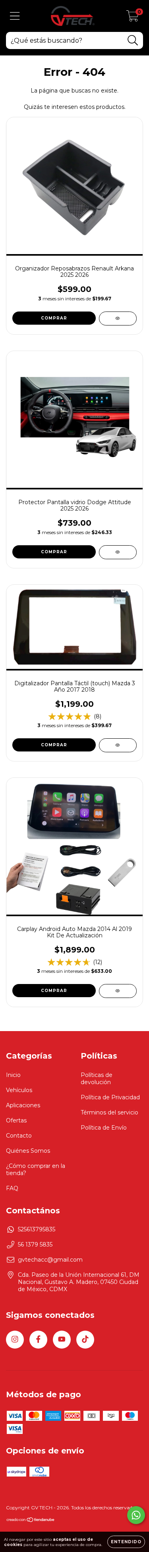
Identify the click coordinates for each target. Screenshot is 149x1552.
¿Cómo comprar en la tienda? (35, 1169)
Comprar (54, 551)
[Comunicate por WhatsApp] (136, 1515)
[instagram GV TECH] (15, 1340)
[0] (132, 18)
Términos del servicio (109, 1112)
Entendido (126, 1541)
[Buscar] (133, 40)
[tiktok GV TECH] (85, 1340)
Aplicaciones (23, 1105)
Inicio (13, 1075)
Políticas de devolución (96, 1078)
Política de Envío (104, 1127)
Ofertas (16, 1120)
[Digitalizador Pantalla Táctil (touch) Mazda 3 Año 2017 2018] (118, 745)
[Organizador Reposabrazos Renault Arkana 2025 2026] (118, 318)
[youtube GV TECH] (62, 1340)
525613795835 (36, 1229)
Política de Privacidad (110, 1097)
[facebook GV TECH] (38, 1340)
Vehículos (19, 1090)
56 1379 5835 (35, 1244)
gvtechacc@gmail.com (50, 1259)
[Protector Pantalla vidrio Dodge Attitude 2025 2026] (118, 552)
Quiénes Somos (28, 1150)
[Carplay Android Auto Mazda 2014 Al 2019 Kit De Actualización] (118, 991)
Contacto (19, 1135)
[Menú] (15, 16)
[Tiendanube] (31, 1521)
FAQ (12, 1188)
